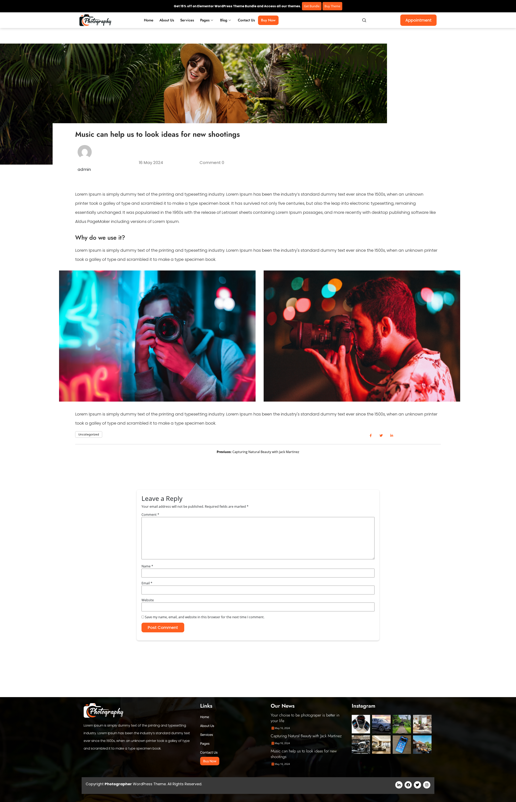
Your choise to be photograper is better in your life (305, 718)
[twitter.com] (381, 435)
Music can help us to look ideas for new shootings (304, 754)
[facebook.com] (370, 435)
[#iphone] (402, 744)
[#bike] (361, 744)
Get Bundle (311, 6)
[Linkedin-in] (399, 784)
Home (148, 20)
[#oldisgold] (402, 724)
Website (147, 600)
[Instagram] (426, 784)
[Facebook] (408, 784)
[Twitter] (417, 784)
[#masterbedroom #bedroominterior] (381, 744)
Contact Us (246, 20)
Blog (223, 20)
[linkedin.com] (391, 435)
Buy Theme (332, 6)
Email (146, 583)
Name (147, 566)
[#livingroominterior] (422, 724)
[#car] (381, 724)
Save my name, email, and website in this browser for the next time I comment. (204, 617)
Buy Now (268, 20)
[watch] (361, 724)
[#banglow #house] (422, 744)
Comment (150, 514)
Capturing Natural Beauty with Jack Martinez (306, 736)
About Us (166, 20)
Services (187, 20)
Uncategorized (88, 434)
